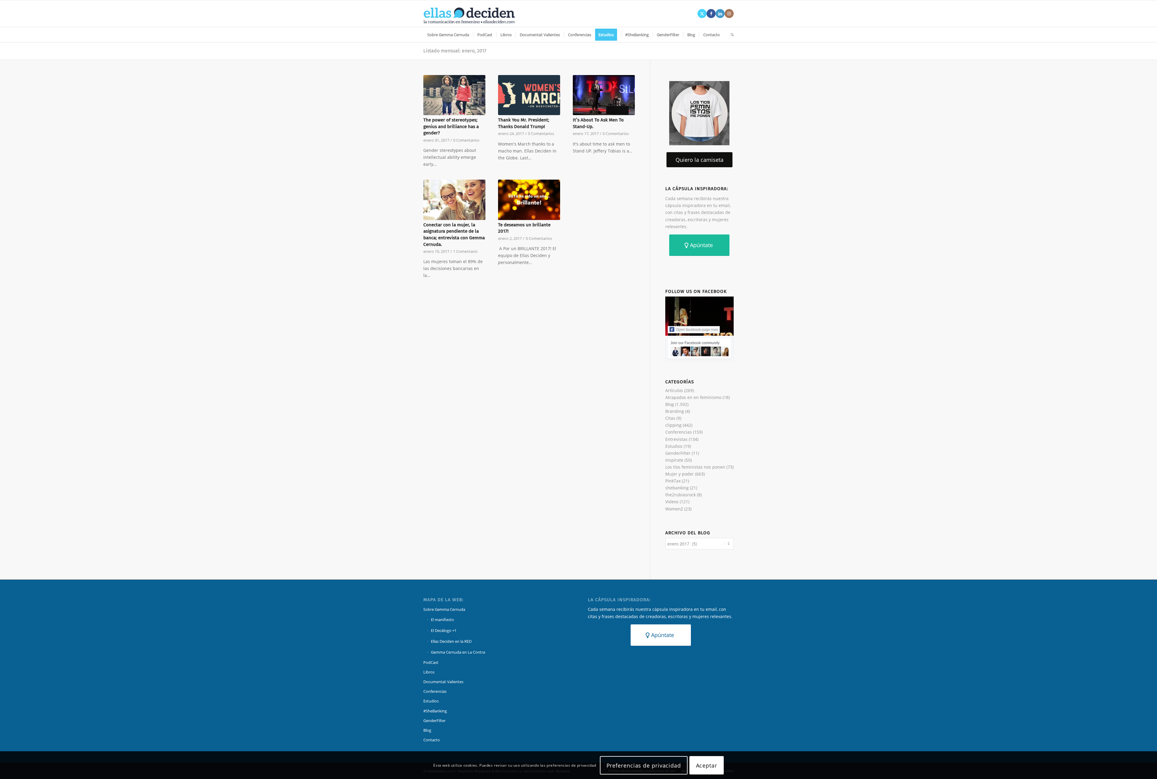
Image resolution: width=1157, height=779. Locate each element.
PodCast (430, 662)
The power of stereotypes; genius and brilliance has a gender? (451, 126)
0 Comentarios (466, 140)
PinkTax (673, 481)
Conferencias (678, 432)
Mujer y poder (679, 474)
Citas (670, 418)
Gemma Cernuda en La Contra (458, 652)
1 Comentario (465, 251)
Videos (672, 501)
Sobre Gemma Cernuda (444, 609)
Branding (674, 411)
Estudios (673, 446)
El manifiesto (442, 619)
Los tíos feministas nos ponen (695, 467)
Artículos (674, 390)
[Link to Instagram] (729, 13)
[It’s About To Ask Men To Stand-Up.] (604, 95)
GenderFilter (678, 453)
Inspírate (674, 460)
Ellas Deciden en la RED (451, 641)
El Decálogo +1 (443, 630)
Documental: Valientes (443, 681)
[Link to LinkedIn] (720, 13)
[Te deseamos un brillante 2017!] (529, 200)
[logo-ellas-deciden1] (469, 13)
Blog (669, 404)
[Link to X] (702, 13)
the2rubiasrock (680, 495)
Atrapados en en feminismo (693, 397)
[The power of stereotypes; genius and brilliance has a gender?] (454, 95)
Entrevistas (676, 439)
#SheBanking (435, 711)
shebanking (677, 488)
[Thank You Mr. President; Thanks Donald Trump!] (529, 95)
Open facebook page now (697, 330)
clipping (673, 425)
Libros (428, 672)
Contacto (431, 740)
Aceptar (706, 765)
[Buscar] (730, 34)
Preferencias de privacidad (644, 765)
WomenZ (674, 509)
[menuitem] (448, 34)
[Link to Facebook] (711, 13)
